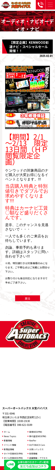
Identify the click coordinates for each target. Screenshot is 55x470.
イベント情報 (10, 444)
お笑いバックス (36, 449)
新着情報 (8, 440)
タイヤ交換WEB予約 (13, 453)
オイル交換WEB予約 (13, 457)
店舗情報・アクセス (38, 457)
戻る (27, 298)
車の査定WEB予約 (37, 436)
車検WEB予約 (35, 431)
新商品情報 (9, 449)
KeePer (32, 440)
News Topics (10, 436)
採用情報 (33, 453)
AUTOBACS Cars (37, 444)
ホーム (7, 431)
